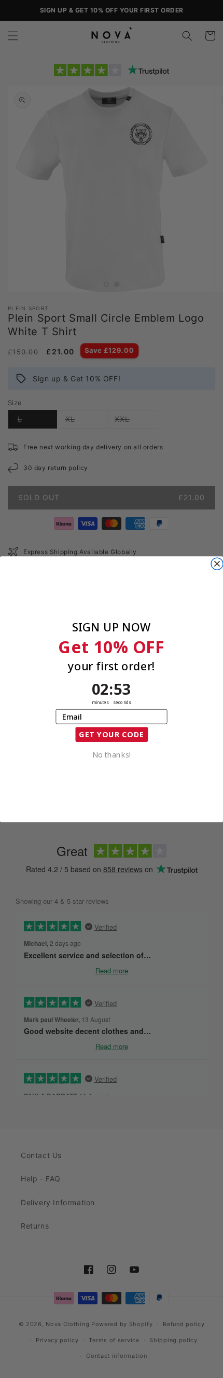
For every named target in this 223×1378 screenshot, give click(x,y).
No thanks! (111, 753)
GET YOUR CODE (111, 734)
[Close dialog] (217, 564)
